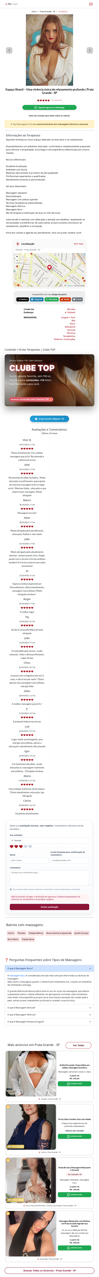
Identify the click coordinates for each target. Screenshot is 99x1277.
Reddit (67, 299)
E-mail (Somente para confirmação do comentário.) (68, 853)
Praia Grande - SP (47, 11)
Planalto (22, 933)
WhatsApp (53, 299)
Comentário (15, 867)
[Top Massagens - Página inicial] (15, 4)
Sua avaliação (16, 835)
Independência (36, 933)
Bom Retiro (13, 939)
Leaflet (68, 285)
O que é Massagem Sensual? (21, 1007)
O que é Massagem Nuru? (20, 968)
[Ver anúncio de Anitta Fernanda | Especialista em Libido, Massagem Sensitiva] (31, 1073)
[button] (49, 267)
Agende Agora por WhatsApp (51, 107)
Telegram (38, 299)
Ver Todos (78, 1045)
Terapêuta (63, 11)
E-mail (78, 299)
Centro (11, 933)
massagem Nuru (17, 975)
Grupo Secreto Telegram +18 (51, 419)
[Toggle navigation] (90, 4)
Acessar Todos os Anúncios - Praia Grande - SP (49, 1270)
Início (34, 11)
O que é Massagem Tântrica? (21, 1014)
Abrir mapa (78, 244)
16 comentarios (56, 100)
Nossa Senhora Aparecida (58, 933)
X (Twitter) (23, 299)
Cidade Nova (28, 939)
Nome (12, 855)
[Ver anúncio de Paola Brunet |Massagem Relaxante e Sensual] (31, 1180)
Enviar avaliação (49, 907)
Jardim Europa (81, 933)
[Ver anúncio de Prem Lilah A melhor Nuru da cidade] (31, 1126)
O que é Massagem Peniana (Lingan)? (25, 1021)
